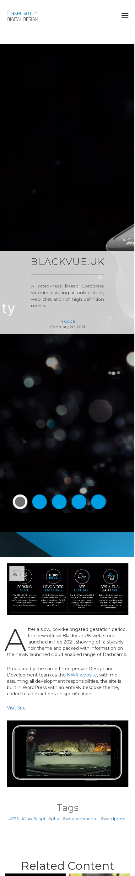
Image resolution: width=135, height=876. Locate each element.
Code (69, 321)
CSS (15, 818)
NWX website (82, 675)
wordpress (114, 818)
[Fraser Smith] (58, 15)
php (55, 818)
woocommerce (81, 818)
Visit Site (16, 708)
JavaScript (35, 818)
